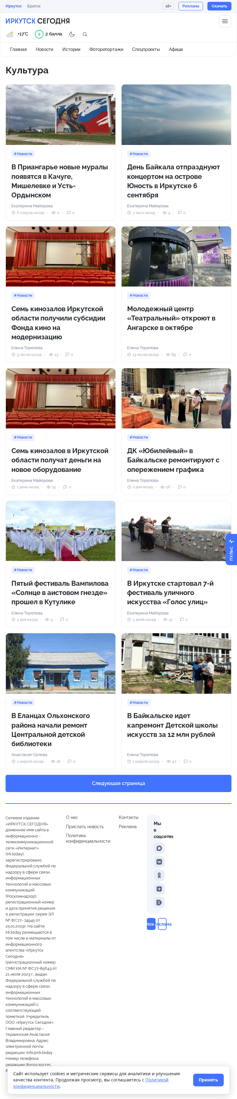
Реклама (128, 826)
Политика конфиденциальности (88, 838)
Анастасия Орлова (29, 754)
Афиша (176, 49)
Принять (208, 1080)
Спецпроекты (146, 49)
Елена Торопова (27, 347)
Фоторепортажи (106, 49)
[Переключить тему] (71, 34)
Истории (71, 49)
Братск (34, 6)
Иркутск (14, 6)
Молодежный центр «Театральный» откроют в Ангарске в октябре (171, 318)
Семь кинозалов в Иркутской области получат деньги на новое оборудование (59, 460)
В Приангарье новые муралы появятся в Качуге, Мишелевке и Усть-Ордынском (59, 181)
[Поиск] (84, 34)
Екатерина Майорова (32, 206)
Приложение (151, 924)
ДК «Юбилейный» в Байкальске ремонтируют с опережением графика (173, 460)
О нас (72, 817)
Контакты (128, 817)
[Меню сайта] (225, 21)
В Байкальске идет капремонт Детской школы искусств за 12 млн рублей (172, 725)
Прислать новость (85, 826)
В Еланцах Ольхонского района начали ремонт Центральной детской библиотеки (50, 730)
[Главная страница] (37, 21)
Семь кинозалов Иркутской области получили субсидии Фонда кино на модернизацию (58, 323)
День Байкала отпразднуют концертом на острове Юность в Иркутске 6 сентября (173, 181)
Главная (18, 49)
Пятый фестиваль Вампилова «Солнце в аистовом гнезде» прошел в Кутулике (60, 592)
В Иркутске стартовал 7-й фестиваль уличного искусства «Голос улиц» (170, 592)
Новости (44, 49)
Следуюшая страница (118, 783)
